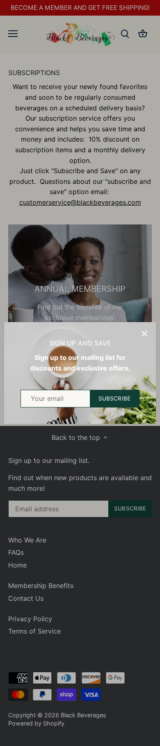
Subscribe (114, 398)
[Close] (144, 334)
